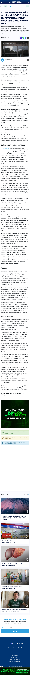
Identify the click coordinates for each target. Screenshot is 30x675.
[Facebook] (26, 38)
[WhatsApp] (23, 38)
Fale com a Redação (15, 659)
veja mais (26, 494)
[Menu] (2, 2)
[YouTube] (14, 647)
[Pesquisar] (28, 2)
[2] (15, 530)
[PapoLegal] (21, 38)
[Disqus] (15, 466)
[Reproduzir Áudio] (2, 60)
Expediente (15, 655)
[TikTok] (19, 647)
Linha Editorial (15, 657)
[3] (15, 553)
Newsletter (15, 653)
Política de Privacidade (15, 661)
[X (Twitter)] (28, 38)
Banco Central (21, 69)
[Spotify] (21, 647)
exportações (6, 148)
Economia (3, 9)
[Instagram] (8, 647)
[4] (15, 576)
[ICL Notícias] (15, 2)
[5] (15, 599)
